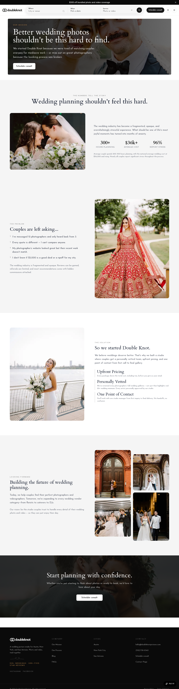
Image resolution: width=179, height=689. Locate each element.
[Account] (168, 10)
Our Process (57, 650)
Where (30, 8)
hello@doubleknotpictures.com (148, 645)
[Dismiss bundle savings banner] (175, 2)
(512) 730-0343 (142, 650)
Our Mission (57, 645)
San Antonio (99, 656)
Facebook (28, 671)
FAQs (54, 662)
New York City (100, 650)
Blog (53, 656)
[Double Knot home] (12, 10)
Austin (96, 645)
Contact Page (141, 662)
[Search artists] (139, 10)
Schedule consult (155, 10)
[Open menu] (174, 10)
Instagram (15, 671)
